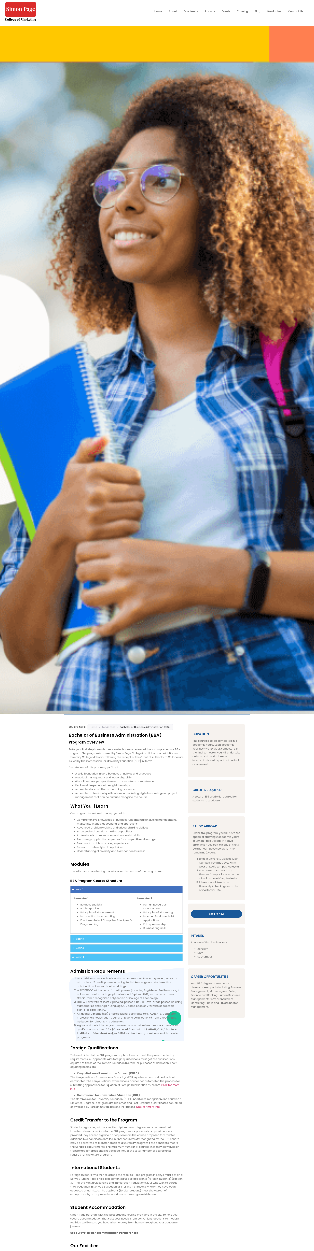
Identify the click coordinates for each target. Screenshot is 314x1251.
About (173, 11)
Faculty (210, 11)
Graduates (274, 11)
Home (158, 11)
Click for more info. (148, 1107)
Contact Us (295, 11)
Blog (257, 11)
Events (226, 11)
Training (242, 11)
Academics (191, 11)
